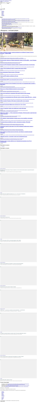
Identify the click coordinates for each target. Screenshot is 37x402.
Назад (1, 9)
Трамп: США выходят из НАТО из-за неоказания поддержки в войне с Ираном (10, 240)
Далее (3, 146)
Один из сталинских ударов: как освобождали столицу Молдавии (8, 106)
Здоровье (3, 13)
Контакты (3, 15)
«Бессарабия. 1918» (4, 24)
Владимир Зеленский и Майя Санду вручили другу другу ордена (13, 104)
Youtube (3, 398)
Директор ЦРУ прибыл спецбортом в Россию (6, 74)
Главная (3, 391)
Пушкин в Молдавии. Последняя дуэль (6, 27)
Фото (2, 393)
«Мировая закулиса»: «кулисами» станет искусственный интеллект (13, 136)
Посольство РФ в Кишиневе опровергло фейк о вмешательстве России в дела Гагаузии (11, 62)
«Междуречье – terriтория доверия (4, 1)
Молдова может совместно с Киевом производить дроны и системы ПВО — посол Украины (18, 60)
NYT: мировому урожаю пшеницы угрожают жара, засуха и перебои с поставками (16, 118)
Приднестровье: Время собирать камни (6, 22)
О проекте (3, 395)
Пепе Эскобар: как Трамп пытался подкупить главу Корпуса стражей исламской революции (11, 129)
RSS (2, 399)
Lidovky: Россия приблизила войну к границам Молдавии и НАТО (13, 68)
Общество (4, 168)
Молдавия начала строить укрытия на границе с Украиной (8, 286)
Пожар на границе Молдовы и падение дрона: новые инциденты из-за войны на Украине (12, 356)
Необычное (3, 262)
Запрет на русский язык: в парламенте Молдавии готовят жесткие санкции (15, 93)
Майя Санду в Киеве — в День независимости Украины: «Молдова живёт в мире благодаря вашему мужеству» (14, 110)
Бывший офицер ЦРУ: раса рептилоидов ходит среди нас (7, 78)
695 (2, 146)
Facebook (3, 397)
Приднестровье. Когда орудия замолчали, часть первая (8, 20)
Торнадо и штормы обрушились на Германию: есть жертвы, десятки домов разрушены (11, 263)
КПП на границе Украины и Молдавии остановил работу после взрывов (9, 99)
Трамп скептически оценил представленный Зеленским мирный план (16, 384)
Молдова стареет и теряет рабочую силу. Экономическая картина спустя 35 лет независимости (12, 138)
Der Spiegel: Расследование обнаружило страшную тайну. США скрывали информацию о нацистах (13, 333)
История (3, 12)
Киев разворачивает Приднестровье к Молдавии (6, 70)
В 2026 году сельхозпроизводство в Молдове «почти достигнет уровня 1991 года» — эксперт (11, 95)
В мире (1, 192)
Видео (2, 14)
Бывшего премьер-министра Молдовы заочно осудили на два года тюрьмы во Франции (18, 385)
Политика (3, 11)
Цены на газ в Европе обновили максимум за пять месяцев (7, 86)
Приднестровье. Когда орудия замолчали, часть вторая (8, 18)
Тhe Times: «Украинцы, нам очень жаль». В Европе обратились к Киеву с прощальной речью (16, 386)
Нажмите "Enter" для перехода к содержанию (5, 0)
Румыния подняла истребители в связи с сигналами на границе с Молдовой (9, 120)
